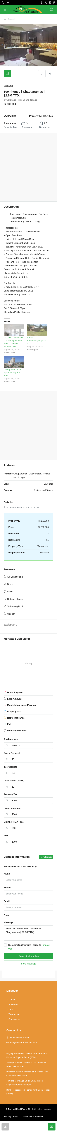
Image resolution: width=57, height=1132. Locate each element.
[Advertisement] (28, 167)
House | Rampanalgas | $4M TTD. (37, 340)
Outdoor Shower (15, 599)
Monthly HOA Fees (14, 822)
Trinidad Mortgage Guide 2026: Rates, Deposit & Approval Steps (24, 1083)
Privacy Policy (10, 1116)
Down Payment (12, 753)
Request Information (29, 956)
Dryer (10, 584)
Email (7, 901)
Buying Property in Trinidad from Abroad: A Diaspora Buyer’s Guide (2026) (26, 1055)
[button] (41, 73)
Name (7, 873)
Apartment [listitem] (14, 1004)
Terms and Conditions (32, 1116)
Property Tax (10, 794)
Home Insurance (12, 808)
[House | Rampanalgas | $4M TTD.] (37, 330)
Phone (7, 887)
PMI (6, 835)
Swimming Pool (15, 606)
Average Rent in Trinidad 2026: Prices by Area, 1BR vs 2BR (26, 1064)
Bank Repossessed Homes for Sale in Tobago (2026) (28, 1092)
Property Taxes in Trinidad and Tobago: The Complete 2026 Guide (27, 1073)
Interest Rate (10, 767)
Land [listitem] (11, 1009)
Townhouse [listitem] (14, 1014)
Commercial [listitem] (14, 1019)
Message (8, 922)
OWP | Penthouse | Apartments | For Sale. (13, 372)
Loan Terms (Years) (14, 780)
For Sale (8, 86)
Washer (11, 613)
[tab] (7, 73)
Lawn (9, 591)
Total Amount (11, 739)
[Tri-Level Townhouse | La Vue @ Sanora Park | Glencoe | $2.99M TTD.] (14, 330)
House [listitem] (12, 999)
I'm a (6, 915)
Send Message (28, 963)
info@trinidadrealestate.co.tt (23, 1042)
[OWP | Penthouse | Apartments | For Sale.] (14, 362)
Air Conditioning (15, 576)
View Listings (46, 857)
